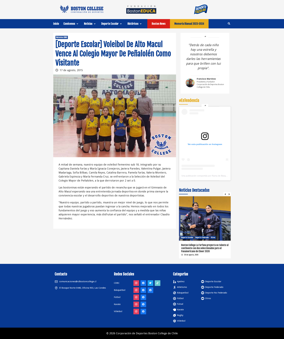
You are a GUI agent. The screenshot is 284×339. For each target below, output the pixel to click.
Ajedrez (180, 281)
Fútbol (180, 298)
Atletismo (182, 287)
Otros (213, 237)
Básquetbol (182, 292)
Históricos (133, 23)
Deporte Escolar (110, 23)
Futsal (180, 304)
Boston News (159, 23)
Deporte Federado (202, 237)
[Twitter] (150, 283)
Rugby (180, 315)
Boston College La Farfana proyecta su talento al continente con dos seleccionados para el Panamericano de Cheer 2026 (205, 248)
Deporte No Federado (216, 292)
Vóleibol (181, 320)
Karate (180, 309)
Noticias (88, 23)
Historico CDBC (61, 37)
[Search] (229, 23)
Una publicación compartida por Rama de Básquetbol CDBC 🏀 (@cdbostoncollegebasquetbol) (226, 176)
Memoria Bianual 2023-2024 (189, 23)
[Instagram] (136, 283)
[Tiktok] (157, 283)
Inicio (56, 23)
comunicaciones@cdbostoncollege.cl (77, 281)
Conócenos (69, 23)
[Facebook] (143, 283)
